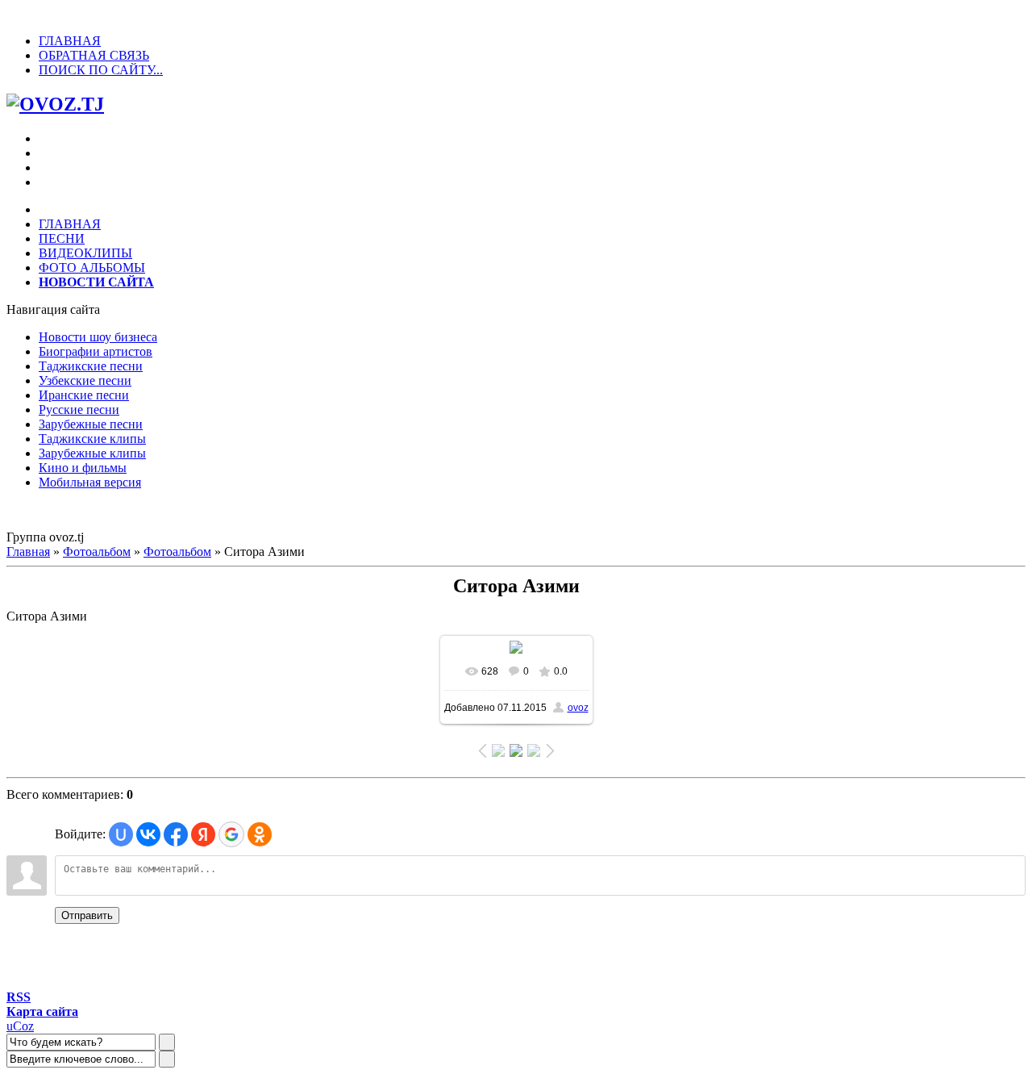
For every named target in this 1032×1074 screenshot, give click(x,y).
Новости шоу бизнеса (98, 337)
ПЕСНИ (62, 238)
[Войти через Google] (231, 834)
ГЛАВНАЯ (70, 41)
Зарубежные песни (91, 424)
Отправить (87, 915)
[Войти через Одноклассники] (260, 834)
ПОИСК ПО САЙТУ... (101, 70)
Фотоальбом (97, 551)
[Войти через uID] (121, 834)
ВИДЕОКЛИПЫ (85, 253)
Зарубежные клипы (92, 453)
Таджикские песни (91, 366)
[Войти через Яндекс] (203, 834)
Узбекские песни (85, 380)
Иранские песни (84, 395)
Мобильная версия (90, 482)
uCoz (20, 1026)
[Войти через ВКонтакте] (148, 834)
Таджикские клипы (92, 438)
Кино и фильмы (83, 467)
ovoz (578, 707)
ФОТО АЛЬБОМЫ (92, 267)
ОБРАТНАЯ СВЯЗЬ (94, 55)
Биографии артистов (95, 351)
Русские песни (79, 409)
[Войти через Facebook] (176, 834)
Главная (28, 551)
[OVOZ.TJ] (55, 104)
